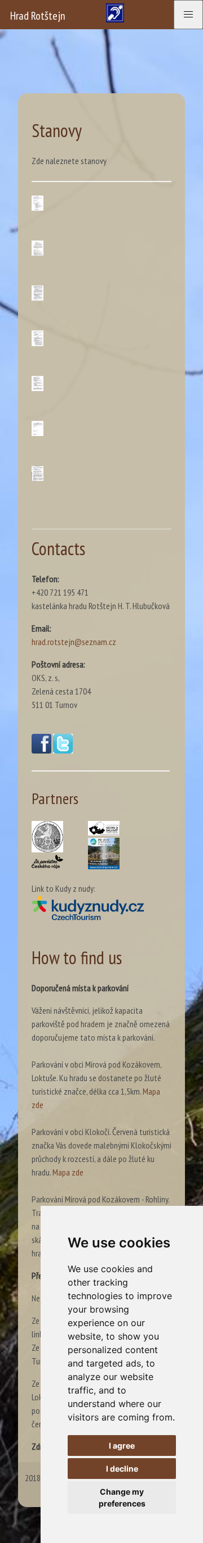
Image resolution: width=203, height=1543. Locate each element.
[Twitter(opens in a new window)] (63, 750)
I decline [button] (122, 1468)
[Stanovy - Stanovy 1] (37, 203)
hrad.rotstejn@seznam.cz (74, 641)
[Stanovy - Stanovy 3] (37, 293)
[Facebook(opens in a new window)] (41, 750)
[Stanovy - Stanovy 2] (37, 248)
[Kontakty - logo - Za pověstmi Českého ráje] (47, 862)
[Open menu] (188, 14)
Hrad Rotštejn (37, 15)
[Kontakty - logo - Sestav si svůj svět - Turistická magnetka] (104, 828)
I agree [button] (122, 1445)
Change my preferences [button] (122, 1497)
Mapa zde (67, 1172)
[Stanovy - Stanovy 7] (37, 473)
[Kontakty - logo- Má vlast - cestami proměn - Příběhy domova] (104, 853)
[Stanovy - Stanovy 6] (37, 428)
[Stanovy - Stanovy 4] (37, 338)
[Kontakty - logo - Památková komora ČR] (47, 836)
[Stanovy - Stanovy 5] (37, 383)
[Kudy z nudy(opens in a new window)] (101, 907)
